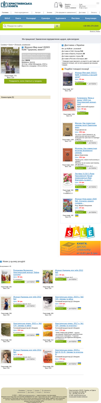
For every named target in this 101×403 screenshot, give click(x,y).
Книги (18, 18)
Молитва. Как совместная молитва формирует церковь (86, 150)
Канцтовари (90, 18)
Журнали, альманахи (22, 44)
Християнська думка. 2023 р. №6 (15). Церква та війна (69, 298)
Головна (5, 12)
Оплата (94, 12)
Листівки (75, 18)
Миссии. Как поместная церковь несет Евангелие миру (86, 125)
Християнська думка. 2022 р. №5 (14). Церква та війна (27, 324)
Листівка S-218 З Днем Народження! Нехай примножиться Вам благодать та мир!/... (84, 177)
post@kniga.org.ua (80, 395)
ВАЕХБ (32, 62)
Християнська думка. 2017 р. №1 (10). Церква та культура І (69, 324)
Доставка (82, 12)
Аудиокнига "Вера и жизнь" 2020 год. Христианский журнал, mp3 (86, 101)
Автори (38, 12)
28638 (27, 60)
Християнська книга (28, 395)
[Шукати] (57, 26)
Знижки (49, 12)
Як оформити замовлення (66, 12)
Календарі (31, 18)
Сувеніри (45, 18)
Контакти (47, 392)
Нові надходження (21, 12)
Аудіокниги (60, 18)
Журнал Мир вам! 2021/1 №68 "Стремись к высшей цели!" (86, 75)
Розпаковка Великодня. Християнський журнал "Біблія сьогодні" (26, 272)
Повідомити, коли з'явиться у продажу (25, 81)
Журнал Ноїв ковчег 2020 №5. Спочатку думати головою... (86, 201)
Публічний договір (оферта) (78, 396)
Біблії (7, 18)
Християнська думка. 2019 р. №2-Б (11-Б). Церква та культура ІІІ (69, 352)
